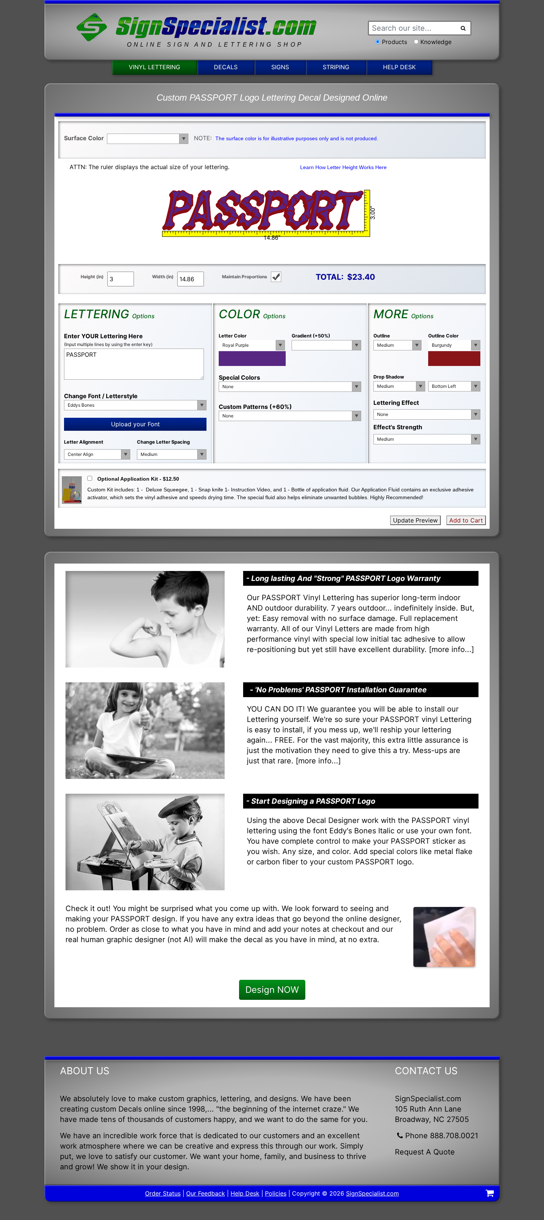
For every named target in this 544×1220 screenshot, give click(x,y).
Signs (280, 67)
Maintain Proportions (244, 276)
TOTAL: (329, 277)
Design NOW (272, 989)
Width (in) (163, 276)
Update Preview (415, 520)
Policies (275, 1193)
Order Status (163, 1193)
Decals (226, 67)
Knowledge (435, 42)
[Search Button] (463, 28)
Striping (336, 67)
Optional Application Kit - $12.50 (138, 479)
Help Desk (399, 67)
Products (394, 42)
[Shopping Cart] (489, 1194)
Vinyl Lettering (154, 67)
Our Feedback (205, 1193)
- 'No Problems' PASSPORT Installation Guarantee (338, 689)
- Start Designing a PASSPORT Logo (310, 801)
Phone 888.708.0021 (441, 1135)
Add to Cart (466, 520)
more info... (451, 649)
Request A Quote (425, 1151)
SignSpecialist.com (372, 1193)
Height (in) (92, 276)
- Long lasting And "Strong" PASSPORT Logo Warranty (343, 578)
